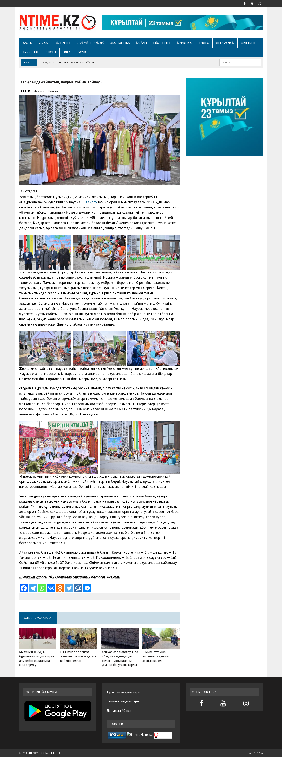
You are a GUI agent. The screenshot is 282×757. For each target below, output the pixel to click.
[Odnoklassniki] (60, 588)
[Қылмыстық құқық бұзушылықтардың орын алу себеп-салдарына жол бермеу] (37, 646)
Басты (27, 42)
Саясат (44, 42)
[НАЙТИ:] (240, 62)
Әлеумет (63, 42)
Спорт (51, 52)
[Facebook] (24, 588)
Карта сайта (255, 753)
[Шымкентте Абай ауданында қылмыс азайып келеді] (161, 646)
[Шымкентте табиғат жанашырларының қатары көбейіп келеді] (78, 646)
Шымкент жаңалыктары (123, 701)
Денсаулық (225, 42)
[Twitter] (69, 588)
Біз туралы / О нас (119, 711)
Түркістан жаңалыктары (123, 692)
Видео (203, 42)
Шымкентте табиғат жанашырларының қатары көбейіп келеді (78, 656)
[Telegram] (33, 588)
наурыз (39, 91)
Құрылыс (184, 42)
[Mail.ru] (78, 588)
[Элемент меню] (244, 3)
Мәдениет (162, 42)
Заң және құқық (90, 42)
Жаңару (90, 202)
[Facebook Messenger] (87, 588)
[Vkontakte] (51, 588)
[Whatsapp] (42, 588)
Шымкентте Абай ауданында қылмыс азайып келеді (156, 656)
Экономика (120, 42)
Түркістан (31, 52)
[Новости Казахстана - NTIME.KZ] (57, 22)
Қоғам (141, 42)
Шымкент (249, 42)
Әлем (67, 52)
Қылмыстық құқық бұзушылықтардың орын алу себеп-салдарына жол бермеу (36, 658)
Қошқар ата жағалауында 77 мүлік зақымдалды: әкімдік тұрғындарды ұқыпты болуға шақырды (119, 658)
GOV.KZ (83, 52)
